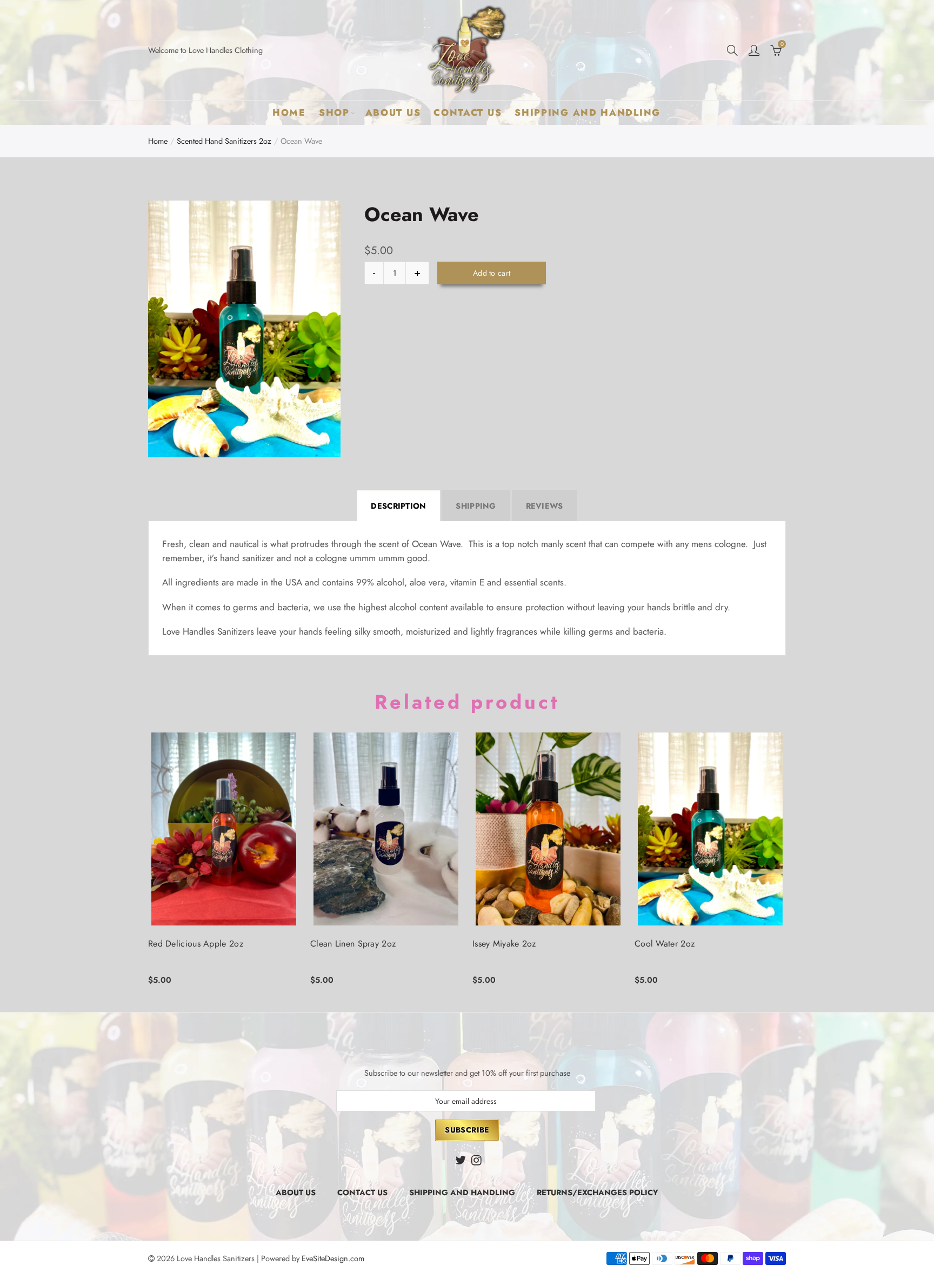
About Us (393, 112)
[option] (244, 329)
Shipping (476, 505)
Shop (334, 112)
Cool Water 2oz (665, 944)
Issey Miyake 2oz (504, 944)
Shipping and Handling (588, 112)
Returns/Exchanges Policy (597, 1192)
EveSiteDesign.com (333, 1258)
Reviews (544, 505)
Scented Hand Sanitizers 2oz (224, 140)
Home (289, 112)
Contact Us (467, 112)
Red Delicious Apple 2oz (195, 944)
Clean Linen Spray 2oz (353, 944)
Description (398, 505)
